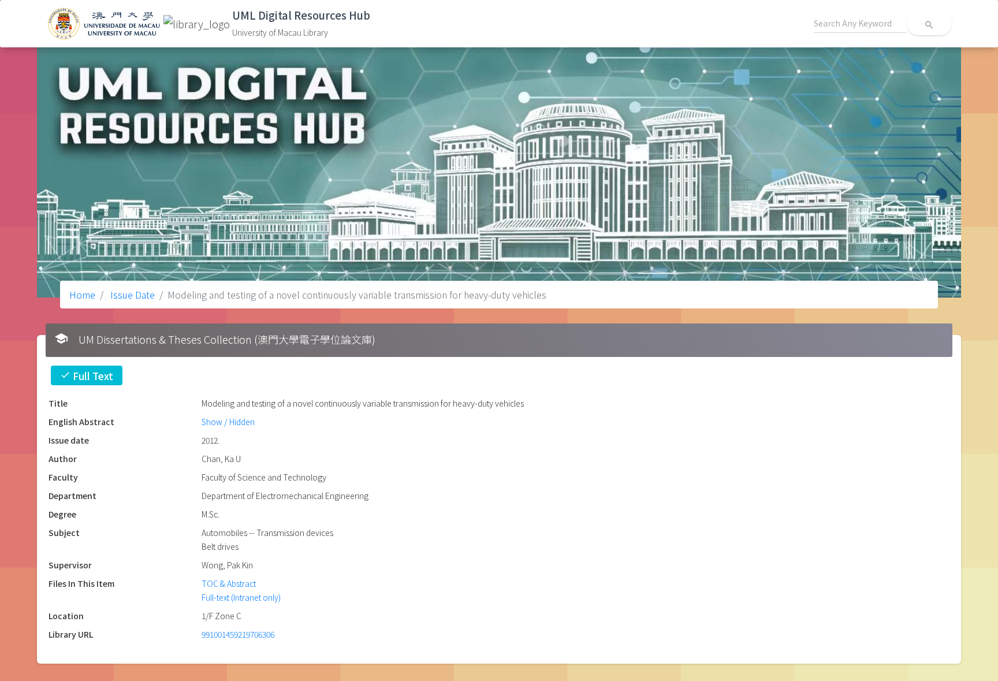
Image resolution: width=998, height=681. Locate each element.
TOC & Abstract (229, 583)
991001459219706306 (238, 634)
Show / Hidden (228, 421)
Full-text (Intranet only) (241, 597)
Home (82, 295)
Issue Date (131, 295)
